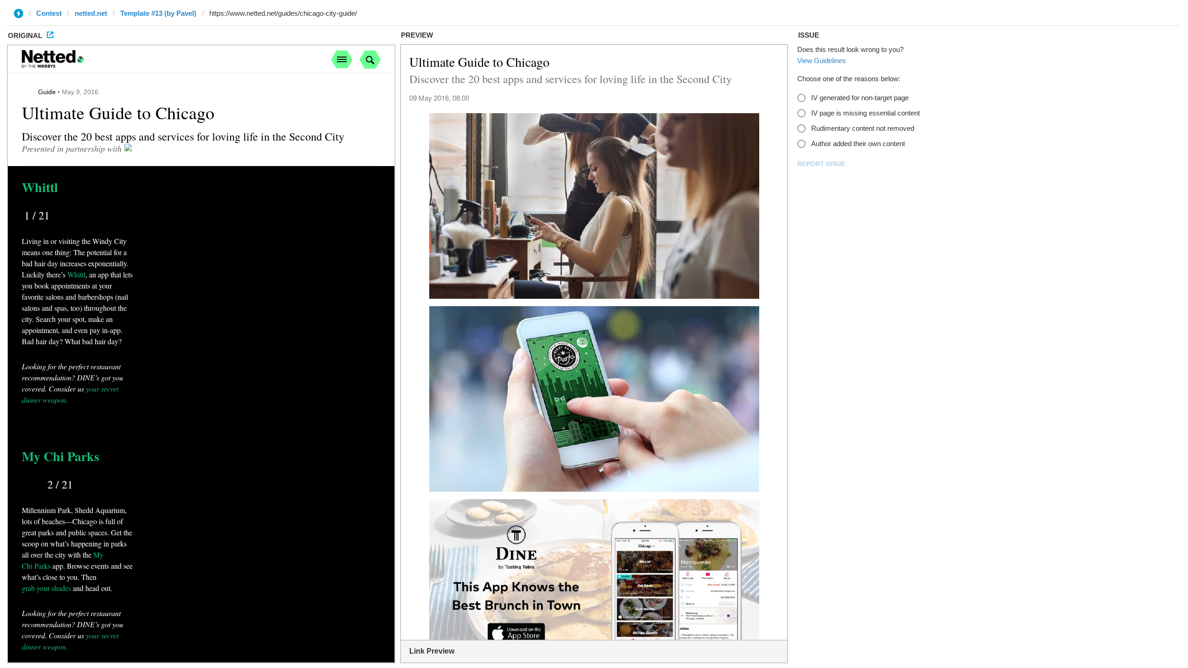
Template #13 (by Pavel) (158, 13)
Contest (49, 13)
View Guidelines (821, 60)
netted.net (91, 13)
